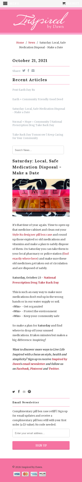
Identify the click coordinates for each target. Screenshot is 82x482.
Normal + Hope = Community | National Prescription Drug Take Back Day (37, 123)
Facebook (22, 368)
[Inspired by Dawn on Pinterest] (29, 391)
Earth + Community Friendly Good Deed (37, 99)
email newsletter (33, 364)
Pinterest (36, 368)
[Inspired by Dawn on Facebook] (18, 391)
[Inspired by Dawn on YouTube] (24, 392)
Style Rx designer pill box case (32, 234)
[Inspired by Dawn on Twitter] (13, 392)
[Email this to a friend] (33, 70)
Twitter (53, 368)
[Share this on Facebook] (28, 70)
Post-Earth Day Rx (23, 89)
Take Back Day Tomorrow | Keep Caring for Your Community (37, 136)
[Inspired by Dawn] (41, 21)
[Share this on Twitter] (23, 70)
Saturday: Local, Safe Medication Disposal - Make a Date (38, 110)
